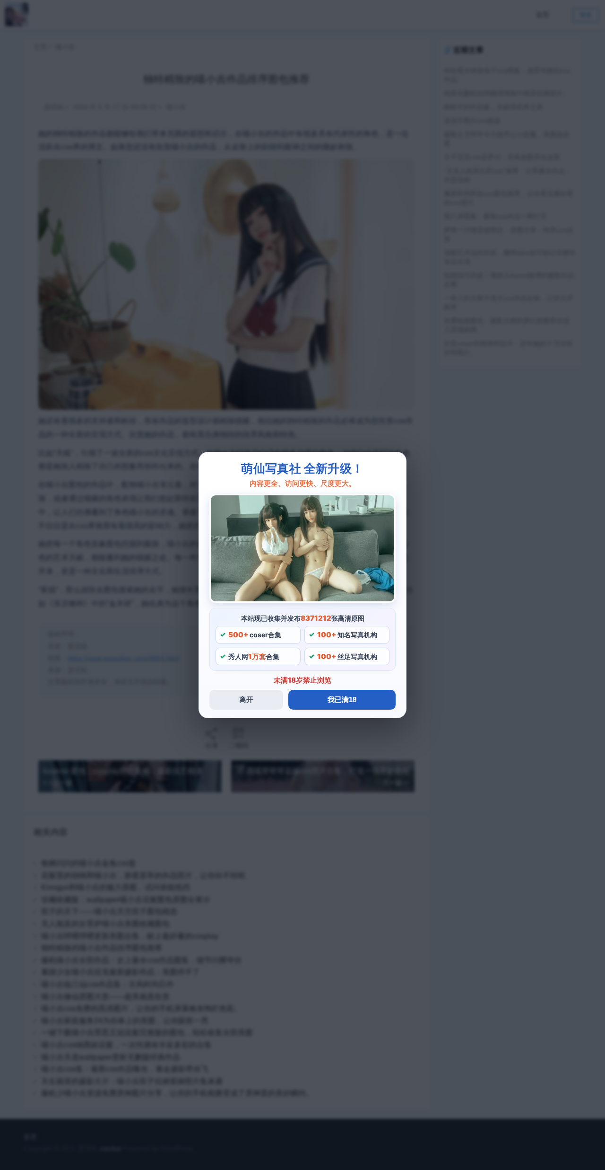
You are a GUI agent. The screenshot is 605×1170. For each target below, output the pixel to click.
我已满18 (342, 699)
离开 (246, 699)
